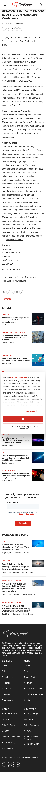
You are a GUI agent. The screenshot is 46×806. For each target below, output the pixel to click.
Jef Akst (25, 553)
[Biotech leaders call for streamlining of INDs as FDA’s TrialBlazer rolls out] (38, 543)
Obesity (5, 435)
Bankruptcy (7, 355)
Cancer (5, 314)
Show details (32, 411)
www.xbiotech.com (14, 239)
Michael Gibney (7, 363)
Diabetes (6, 561)
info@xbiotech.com (10, 260)
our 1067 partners (18, 377)
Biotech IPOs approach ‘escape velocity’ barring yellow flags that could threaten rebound (15, 458)
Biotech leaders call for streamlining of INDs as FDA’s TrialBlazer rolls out (15, 547)
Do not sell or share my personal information (23, 427)
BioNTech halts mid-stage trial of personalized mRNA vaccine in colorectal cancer (15, 320)
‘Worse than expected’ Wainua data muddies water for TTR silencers (14, 337)
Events (7, 299)
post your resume (18, 281)
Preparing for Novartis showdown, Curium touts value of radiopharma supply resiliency (16, 475)
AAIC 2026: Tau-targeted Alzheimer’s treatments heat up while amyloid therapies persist (16, 608)
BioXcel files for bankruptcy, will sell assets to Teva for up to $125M (16, 359)
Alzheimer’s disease (11, 580)
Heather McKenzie (8, 325)
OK (23, 419)
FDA (3, 541)
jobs (4, 281)
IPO (3, 453)
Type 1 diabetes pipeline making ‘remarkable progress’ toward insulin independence (15, 566)
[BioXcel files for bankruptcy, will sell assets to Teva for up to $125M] (38, 360)
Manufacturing (9, 470)
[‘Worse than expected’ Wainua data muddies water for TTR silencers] (38, 337)
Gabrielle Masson (8, 343)
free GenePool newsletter (27, 41)
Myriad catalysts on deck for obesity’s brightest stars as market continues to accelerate (16, 440)
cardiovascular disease (13, 332)
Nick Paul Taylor (7, 481)
